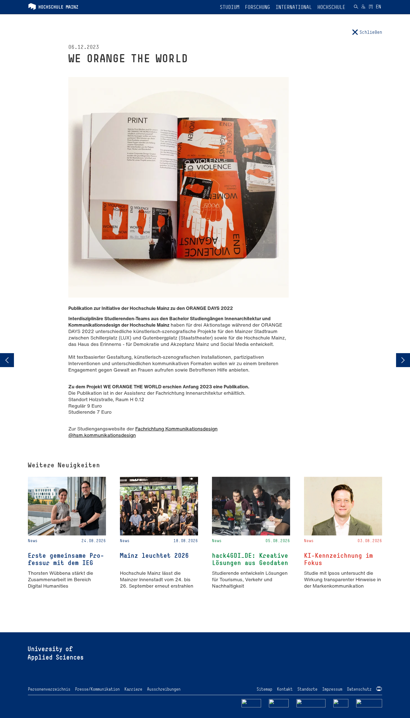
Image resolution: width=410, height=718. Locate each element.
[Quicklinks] (371, 7)
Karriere (133, 689)
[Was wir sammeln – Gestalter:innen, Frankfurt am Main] (403, 360)
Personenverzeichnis (49, 689)
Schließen (371, 32)
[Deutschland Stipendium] (251, 702)
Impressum (332, 689)
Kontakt (285, 689)
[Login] (363, 7)
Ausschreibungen (163, 689)
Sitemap (264, 689)
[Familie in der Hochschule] (369, 702)
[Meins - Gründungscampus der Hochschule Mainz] (279, 702)
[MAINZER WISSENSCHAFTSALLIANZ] (311, 702)
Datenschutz (359, 689)
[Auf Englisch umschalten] (378, 7)
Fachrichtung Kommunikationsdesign (176, 428)
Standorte (307, 689)
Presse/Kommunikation (97, 689)
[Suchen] (356, 7)
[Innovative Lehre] (7, 360)
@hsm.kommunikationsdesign (102, 435)
